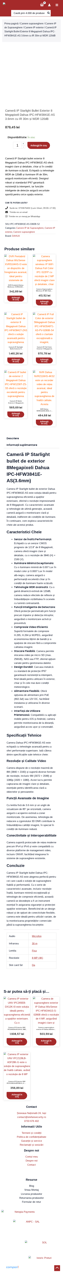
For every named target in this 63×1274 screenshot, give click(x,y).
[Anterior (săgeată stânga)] (5, 637)
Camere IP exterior (34, 27)
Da (33, 965)
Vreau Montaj (31, 1189)
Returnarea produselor (31, 1198)
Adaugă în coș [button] (16, 298)
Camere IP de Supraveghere (30, 228)
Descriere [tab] (13, 438)
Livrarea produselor (31, 1194)
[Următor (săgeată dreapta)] (58, 637)
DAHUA (16, 236)
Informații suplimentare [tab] (22, 445)
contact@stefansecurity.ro (31, 1117)
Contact (31, 1164)
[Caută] (49, 13)
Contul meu (31, 1156)
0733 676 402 (31, 1121)
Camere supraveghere (31, 23)
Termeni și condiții (31, 1133)
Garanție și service (31, 1140)
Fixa (34, 950)
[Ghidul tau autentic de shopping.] (12, 1267)
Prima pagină (11, 23)
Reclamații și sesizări (31, 1144)
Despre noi (32, 1160)
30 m (34, 943)
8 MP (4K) (37, 958)
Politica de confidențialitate (31, 1137)
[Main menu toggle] (57, 5)
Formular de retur (31, 1201)
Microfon (36, 936)
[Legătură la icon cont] (49, 5)
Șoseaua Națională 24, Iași (31, 1113)
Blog (31, 1186)
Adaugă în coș (38, 145)
